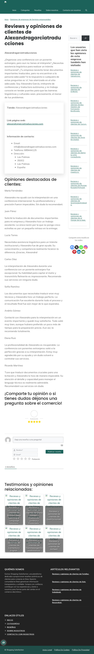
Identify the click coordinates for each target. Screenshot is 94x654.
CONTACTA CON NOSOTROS (20, 634)
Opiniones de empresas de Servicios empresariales (30, 19)
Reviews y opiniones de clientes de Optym (79, 122)
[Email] (83, 252)
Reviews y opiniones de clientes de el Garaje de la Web (78, 217)
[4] (25, 458)
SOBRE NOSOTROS (16, 631)
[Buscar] (85, 38)
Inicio (14, 10)
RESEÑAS (11, 627)
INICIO (10, 620)
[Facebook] (72, 247)
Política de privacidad (80, 650)
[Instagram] (86, 247)
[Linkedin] (79, 252)
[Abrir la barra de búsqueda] (86, 10)
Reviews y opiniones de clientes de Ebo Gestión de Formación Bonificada (77, 105)
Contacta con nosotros (72, 10)
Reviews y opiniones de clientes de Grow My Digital (78, 136)
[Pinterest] (74, 252)
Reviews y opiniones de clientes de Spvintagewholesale (79, 200)
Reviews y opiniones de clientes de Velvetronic (76, 73)
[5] (29, 458)
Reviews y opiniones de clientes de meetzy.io (76, 169)
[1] (14, 458)
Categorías (25, 10)
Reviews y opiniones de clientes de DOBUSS (76, 88)
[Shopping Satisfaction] (13, 3)
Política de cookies (62, 650)
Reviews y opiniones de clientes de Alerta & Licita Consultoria (78, 152)
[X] (77, 247)
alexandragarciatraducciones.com (25, 123)
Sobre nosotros (52, 10)
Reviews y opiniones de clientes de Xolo (69, 582)
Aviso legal (47, 650)
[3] (22, 458)
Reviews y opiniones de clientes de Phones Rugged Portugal (79, 184)
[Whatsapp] (81, 247)
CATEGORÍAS (13, 624)
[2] (18, 458)
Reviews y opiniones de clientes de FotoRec (70, 574)
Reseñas (37, 10)
